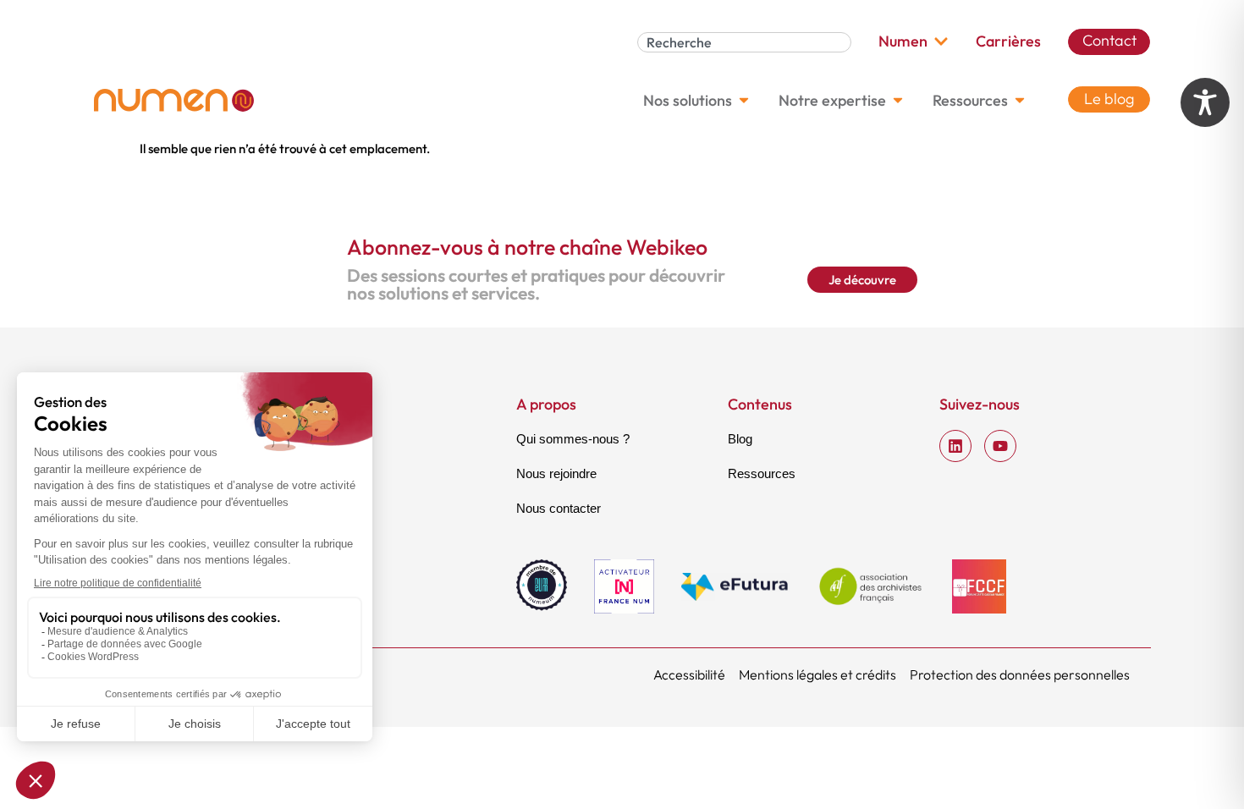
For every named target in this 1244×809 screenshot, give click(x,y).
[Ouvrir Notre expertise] (897, 100)
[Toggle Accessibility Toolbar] (1205, 102)
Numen (902, 41)
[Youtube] (1000, 446)
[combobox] (744, 42)
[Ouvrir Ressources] (1019, 100)
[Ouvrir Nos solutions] (743, 100)
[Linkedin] (955, 446)
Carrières (1008, 41)
